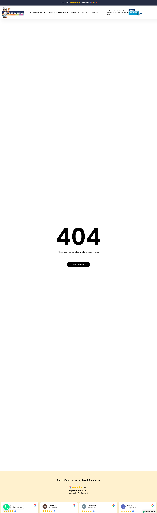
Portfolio (75, 12)
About (84, 12)
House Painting (36, 12)
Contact (96, 12)
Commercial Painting (57, 12)
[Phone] (6, 507)
